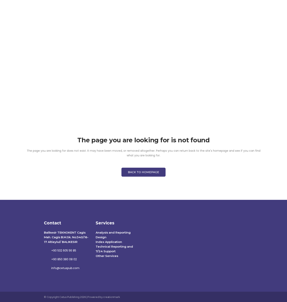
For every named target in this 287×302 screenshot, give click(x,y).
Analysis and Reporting (113, 232)
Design (101, 237)
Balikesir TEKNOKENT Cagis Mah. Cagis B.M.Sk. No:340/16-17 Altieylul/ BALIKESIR (66, 237)
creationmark (111, 296)
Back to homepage (143, 172)
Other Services (107, 256)
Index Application (109, 242)
